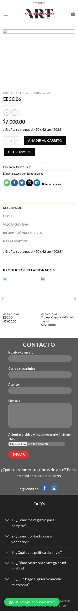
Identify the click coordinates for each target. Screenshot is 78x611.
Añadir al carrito (45, 140)
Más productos (15, 241)
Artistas (23, 93)
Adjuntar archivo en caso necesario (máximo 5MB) (39, 437)
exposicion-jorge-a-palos (28, 173)
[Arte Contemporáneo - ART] (39, 14)
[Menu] (5, 14)
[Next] (75, 307)
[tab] (39, 208)
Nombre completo (20, 352)
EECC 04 (8, 317)
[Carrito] (73, 13)
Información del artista (22, 232)
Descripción (12, 207)
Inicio (7, 93)
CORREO (39, 3)
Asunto (13, 384)
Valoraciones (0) (15, 224)
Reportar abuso (53, 184)
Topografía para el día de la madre (57, 319)
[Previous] (3, 307)
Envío (7, 216)
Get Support (19, 152)
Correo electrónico (21, 368)
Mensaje (14, 400)
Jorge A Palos (43, 93)
